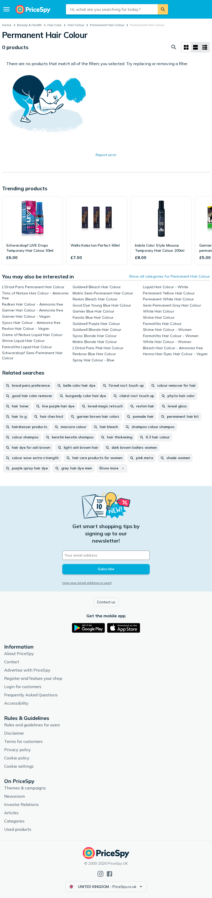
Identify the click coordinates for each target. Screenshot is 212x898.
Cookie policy (16, 757)
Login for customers (22, 686)
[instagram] (100, 873)
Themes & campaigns (25, 787)
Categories (14, 821)
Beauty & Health (29, 25)
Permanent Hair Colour (107, 25)
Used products (17, 829)
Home (6, 25)
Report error (106, 155)
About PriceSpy (19, 653)
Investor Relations (21, 804)
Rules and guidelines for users (32, 724)
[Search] (163, 9)
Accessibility (16, 703)
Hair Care (54, 25)
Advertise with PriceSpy (27, 670)
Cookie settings (19, 766)
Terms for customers (23, 741)
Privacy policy (17, 749)
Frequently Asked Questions (31, 694)
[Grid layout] (186, 47)
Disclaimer (14, 733)
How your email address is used (86, 583)
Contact (11, 661)
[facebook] (109, 873)
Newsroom (14, 796)
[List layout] (195, 47)
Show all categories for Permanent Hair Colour (169, 276)
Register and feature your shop (33, 678)
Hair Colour (75, 25)
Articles (11, 812)
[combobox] (112, 9)
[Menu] (6, 9)
